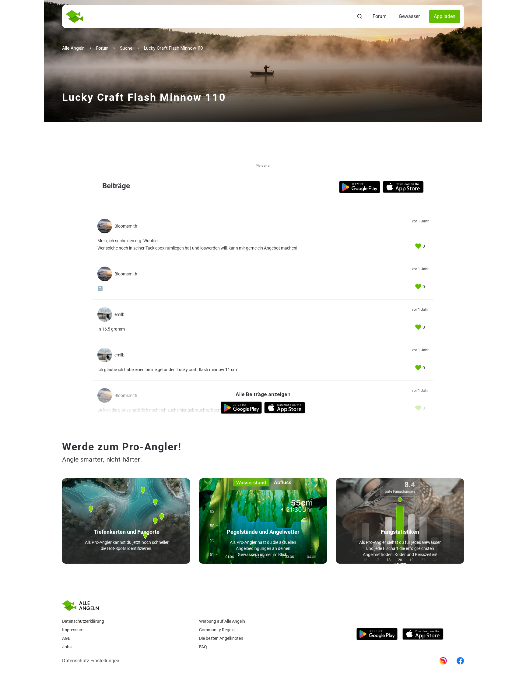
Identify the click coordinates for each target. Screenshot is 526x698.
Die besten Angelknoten (221, 638)
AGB (66, 638)
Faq (203, 646)
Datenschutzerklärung (83, 621)
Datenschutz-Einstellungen (90, 661)
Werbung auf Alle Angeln (222, 621)
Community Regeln (217, 629)
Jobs (67, 646)
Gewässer (409, 16)
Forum (380, 16)
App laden (444, 16)
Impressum (72, 629)
